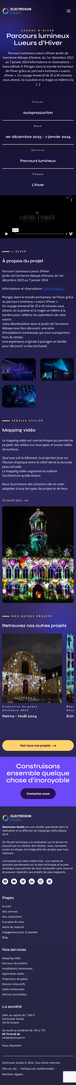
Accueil (6, 906)
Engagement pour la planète (19, 932)
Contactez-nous (38, 794)
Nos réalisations (12, 916)
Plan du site (9, 1068)
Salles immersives (13, 989)
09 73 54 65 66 (11, 1034)
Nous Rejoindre (11, 1045)
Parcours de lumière (14, 963)
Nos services (10, 911)
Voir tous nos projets (35, 745)
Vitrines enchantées (14, 994)
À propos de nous (13, 922)
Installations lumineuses (17, 968)
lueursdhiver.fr (54, 289)
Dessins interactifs (13, 984)
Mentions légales (12, 1074)
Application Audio (13, 973)
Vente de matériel (13, 927)
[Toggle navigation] (68, 11)
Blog (5, 937)
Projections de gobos (15, 979)
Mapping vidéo (11, 958)
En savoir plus (12, 500)
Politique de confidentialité (37, 1068)
